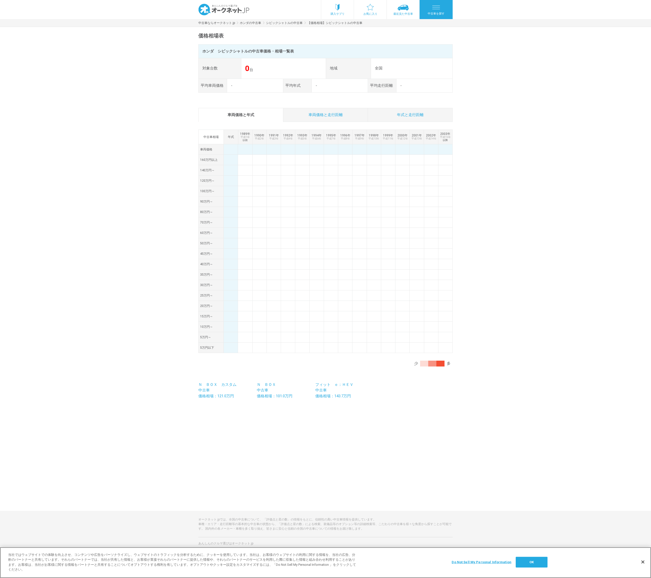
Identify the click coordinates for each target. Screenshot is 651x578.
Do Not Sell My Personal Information (481, 562)
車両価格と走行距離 (325, 114)
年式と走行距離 (410, 114)
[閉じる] (642, 562)
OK (531, 562)
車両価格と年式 (241, 114)
